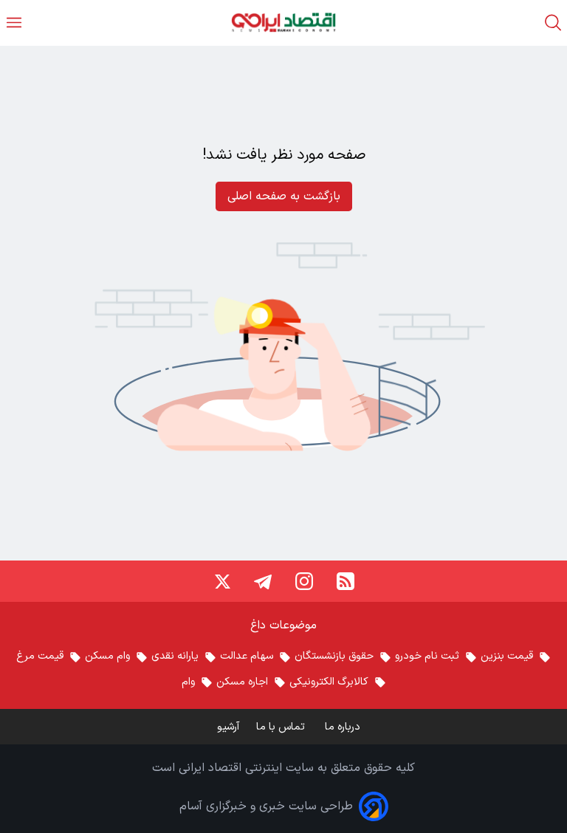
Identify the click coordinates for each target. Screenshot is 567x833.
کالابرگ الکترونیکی (328, 682)
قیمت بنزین (507, 656)
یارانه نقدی (175, 656)
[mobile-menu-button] (14, 22)
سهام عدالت (246, 656)
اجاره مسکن (242, 682)
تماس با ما (282, 727)
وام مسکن (107, 656)
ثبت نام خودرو (427, 656)
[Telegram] (263, 581)
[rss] (345, 581)
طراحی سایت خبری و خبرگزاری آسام (266, 806)
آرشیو (228, 727)
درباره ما (344, 727)
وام (188, 682)
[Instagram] (304, 581)
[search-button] (553, 22)
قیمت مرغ (39, 656)
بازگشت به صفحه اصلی (283, 196)
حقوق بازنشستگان (334, 656)
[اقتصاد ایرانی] (283, 22)
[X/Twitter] (221, 581)
